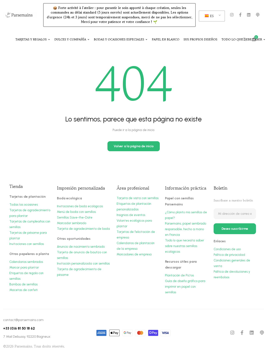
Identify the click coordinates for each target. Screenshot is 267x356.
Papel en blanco (165, 39)
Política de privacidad (229, 255)
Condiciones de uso (227, 249)
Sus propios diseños (200, 39)
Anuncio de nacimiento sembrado (81, 247)
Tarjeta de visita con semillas (138, 198)
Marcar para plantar (24, 267)
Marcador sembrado (71, 223)
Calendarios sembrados (26, 262)
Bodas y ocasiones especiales (119, 39)
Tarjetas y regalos (31, 39)
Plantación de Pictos (179, 275)
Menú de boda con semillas (76, 212)
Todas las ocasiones (23, 204)
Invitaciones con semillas (26, 244)
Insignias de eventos (131, 215)
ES (211, 16)
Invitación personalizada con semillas (83, 263)
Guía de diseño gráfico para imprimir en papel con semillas (185, 286)
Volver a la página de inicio (134, 146)
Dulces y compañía (70, 39)
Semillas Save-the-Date (74, 217)
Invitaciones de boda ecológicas (80, 206)
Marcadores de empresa (134, 254)
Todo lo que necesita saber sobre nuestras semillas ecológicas (184, 246)
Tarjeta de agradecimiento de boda (83, 229)
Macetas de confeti (23, 290)
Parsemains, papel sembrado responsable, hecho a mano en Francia (185, 229)
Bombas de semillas (23, 284)
